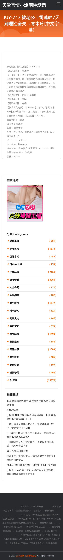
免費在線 (25, 506)
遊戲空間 (33, 326)
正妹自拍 (33, 256)
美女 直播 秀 (8, 519)
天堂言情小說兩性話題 (26, 556)
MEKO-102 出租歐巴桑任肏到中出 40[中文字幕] (31, 465)
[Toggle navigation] (59, 4)
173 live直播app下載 (25, 519)
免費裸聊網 (49, 510)
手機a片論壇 (51, 543)
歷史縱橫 (33, 303)
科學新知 (33, 310)
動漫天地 (33, 318)
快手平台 (41, 519)
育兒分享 (33, 349)
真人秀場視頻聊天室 (17, 451)
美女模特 (33, 248)
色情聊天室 (12, 410)
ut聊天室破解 (37, 506)
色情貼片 (38, 510)
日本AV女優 (33, 264)
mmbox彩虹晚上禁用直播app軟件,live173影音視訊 (31, 521)
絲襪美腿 (33, 241)
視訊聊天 (33, 372)
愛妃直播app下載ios (18, 543)
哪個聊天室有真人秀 (36, 527)
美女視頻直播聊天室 (13, 527)
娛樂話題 (33, 334)
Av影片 (33, 380)
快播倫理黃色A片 (24, 510)
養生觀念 (33, 357)
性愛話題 (33, 272)
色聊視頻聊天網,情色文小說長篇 (35, 535)
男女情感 (33, 279)
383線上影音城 (37, 543)
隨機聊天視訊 (46, 523)
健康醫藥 (33, 364)
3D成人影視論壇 (32, 531)
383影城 (19, 531)
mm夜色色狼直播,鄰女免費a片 (46, 514)
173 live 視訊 (24, 514)
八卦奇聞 (33, 287)
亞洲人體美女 (51, 531)
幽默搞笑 (33, 295)
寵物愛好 (33, 341)
